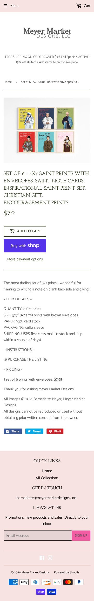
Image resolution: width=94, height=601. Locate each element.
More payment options (25, 259)
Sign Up (81, 536)
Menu (14, 6)
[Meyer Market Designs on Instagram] (50, 558)
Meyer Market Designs (35, 572)
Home (8, 82)
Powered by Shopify (67, 572)
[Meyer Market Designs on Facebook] (41, 558)
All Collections (47, 478)
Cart (86, 6)
